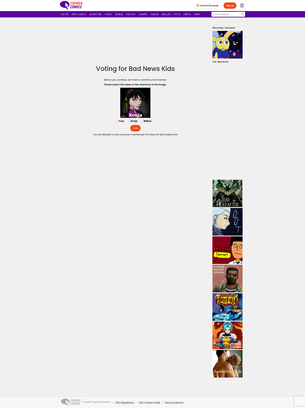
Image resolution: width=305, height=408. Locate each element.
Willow (147, 121)
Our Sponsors (220, 61)
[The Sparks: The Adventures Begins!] (227, 45)
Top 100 (64, 14)
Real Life (166, 14)
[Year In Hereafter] (227, 193)
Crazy (108, 14)
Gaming (143, 14)
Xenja (133, 121)
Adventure (95, 14)
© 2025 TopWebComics (96, 402)
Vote (135, 128)
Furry (197, 14)
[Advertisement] (135, 41)
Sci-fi (177, 14)
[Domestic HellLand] (227, 307)
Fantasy (131, 14)
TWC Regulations (124, 402)
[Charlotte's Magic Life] (227, 364)
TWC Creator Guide (149, 402)
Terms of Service (174, 402)
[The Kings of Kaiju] (227, 335)
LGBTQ (187, 14)
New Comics (79, 14)
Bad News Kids (152, 68)
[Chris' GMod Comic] (227, 278)
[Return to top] (71, 5)
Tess (121, 121)
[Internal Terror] (227, 250)
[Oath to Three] (227, 222)
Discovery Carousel (223, 27)
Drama (119, 14)
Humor (155, 14)
